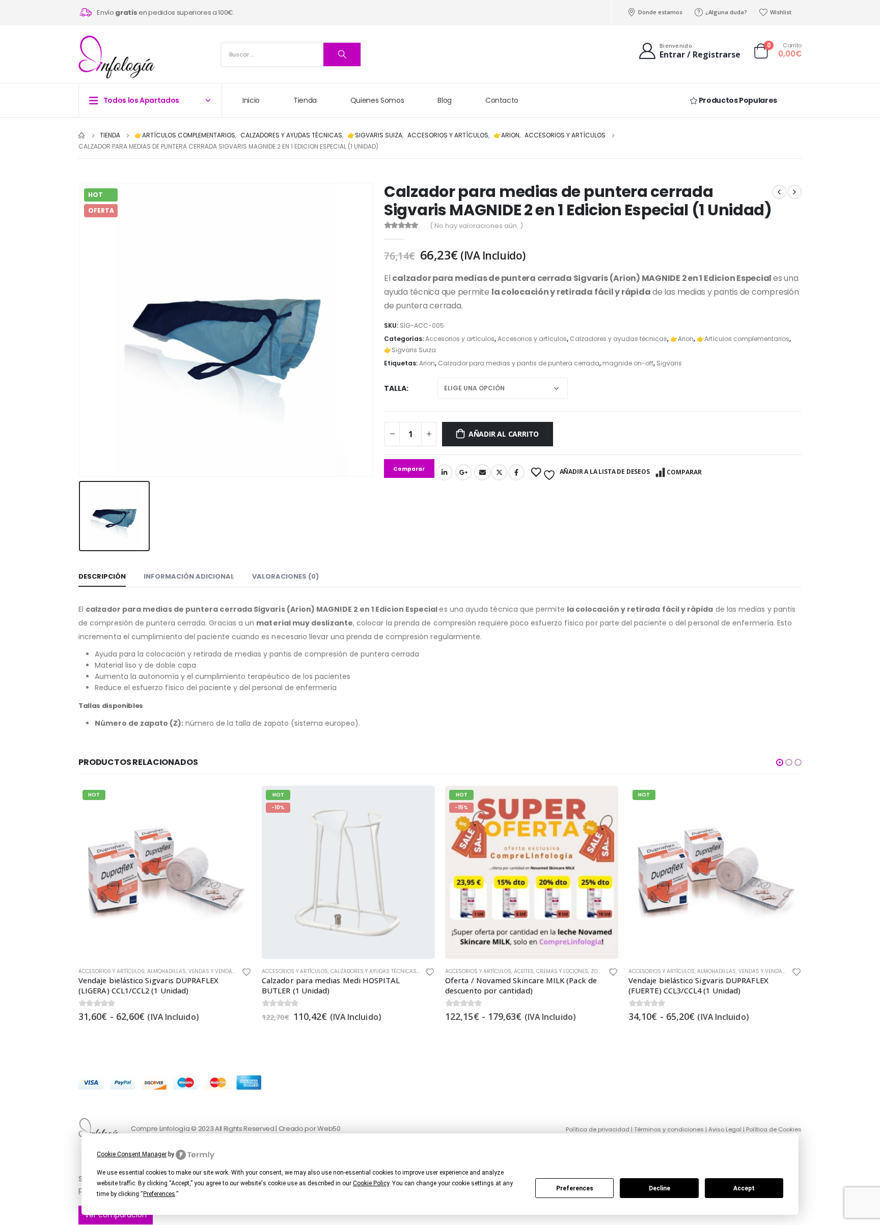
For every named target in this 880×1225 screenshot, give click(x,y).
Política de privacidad (597, 1129)
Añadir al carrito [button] (418, 802)
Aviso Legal (724, 1129)
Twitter (499, 472)
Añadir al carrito (504, 434)
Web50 (328, 1128)
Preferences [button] (159, 1194)
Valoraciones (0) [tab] (285, 576)
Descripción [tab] (102, 576)
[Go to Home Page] (82, 135)
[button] (779, 762)
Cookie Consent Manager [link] (132, 1154)
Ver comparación (116, 1215)
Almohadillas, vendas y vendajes (194, 971)
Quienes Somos (377, 100)
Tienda (305, 100)
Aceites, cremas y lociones (551, 971)
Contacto (501, 100)
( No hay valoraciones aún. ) (476, 226)
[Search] (342, 54)
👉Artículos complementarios (743, 338)
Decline (659, 1188)
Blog (444, 100)
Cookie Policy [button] (371, 1183)
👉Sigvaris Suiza (410, 350)
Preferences (574, 1188)
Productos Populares (737, 100)
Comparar (684, 472)
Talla (395, 388)
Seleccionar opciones (235, 802)
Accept (744, 1188)
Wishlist (780, 12)
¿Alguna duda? (726, 12)
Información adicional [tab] (189, 576)
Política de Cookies (774, 1129)
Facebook (516, 472)
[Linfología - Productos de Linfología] (116, 57)
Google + (463, 472)
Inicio (251, 100)
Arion (427, 363)
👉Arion (682, 338)
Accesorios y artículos (459, 338)
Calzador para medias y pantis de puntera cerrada (518, 363)
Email (482, 472)
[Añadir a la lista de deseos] (246, 973)
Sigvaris (669, 363)
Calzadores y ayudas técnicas (618, 338)
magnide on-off (627, 363)
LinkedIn (444, 472)
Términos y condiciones (669, 1129)
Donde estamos (660, 12)
